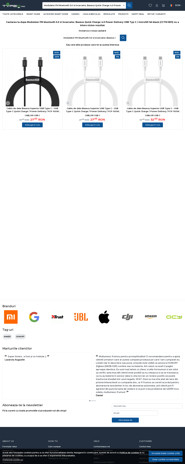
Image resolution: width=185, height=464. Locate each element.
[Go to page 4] (93, 400)
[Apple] (104, 322)
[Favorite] (150, 5)
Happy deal (138, 14)
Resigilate (109, 14)
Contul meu (145, 446)
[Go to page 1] (89, 400)
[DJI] (127, 322)
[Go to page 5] (95, 400)
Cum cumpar (54, 446)
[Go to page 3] (92, 400)
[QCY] (174, 322)
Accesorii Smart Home (55, 14)
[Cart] (163, 5)
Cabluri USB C (32, 115)
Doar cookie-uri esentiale (165, 459)
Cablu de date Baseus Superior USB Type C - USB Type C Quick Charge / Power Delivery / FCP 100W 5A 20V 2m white (152, 110)
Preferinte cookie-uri (13, 459)
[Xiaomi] (10, 322)
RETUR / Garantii (156, 14)
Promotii (123, 14)
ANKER (7, 336)
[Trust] (57, 322)
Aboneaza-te (125, 420)
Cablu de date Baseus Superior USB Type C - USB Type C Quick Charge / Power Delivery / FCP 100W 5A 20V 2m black (32, 110)
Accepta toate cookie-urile (166, 453)
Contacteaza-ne (102, 446)
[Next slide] (180, 317)
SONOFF (20, 336)
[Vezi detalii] (8, 103)
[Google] (34, 322)
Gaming (75, 14)
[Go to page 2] (91, 400)
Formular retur (9, 446)
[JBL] (80, 322)
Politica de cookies (129, 452)
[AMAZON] (150, 322)
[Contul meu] (157, 5)
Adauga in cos (32, 125)
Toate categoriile (12, 14)
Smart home (33, 14)
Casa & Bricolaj (91, 14)
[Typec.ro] (13, 5)
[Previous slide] (5, 317)
